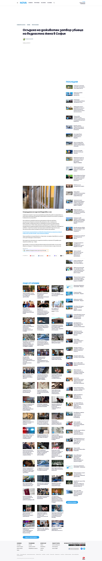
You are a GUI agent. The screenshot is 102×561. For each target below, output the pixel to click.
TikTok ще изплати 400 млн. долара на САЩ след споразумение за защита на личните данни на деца (79, 270)
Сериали (42, 548)
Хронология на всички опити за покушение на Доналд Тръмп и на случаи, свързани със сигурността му (28, 452)
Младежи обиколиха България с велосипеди (79, 356)
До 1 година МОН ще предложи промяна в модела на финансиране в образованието (78, 405)
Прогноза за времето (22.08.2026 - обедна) (79, 286)
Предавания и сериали (33, 548)
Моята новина (20, 548)
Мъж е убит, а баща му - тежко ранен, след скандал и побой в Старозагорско (28, 436)
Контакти (47, 554)
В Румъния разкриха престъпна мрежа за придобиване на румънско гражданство (28, 498)
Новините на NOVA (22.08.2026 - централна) (78, 94)
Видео (18, 550)
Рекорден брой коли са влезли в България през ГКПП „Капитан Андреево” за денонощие (79, 441)
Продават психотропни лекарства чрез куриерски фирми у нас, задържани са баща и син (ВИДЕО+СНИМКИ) (28, 344)
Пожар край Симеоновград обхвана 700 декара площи (79, 101)
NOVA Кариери (55, 546)
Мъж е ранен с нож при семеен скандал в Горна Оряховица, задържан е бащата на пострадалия (43, 327)
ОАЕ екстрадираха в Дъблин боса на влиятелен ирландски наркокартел (28, 514)
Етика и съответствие (75, 554)
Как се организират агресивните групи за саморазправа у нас (28, 484)
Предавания (42, 546)
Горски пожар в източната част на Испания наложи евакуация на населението (78, 254)
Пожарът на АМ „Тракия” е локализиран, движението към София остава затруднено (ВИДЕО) (79, 220)
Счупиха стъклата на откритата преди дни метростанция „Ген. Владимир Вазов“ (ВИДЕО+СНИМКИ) (42, 377)
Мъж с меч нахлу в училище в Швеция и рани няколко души (57, 294)
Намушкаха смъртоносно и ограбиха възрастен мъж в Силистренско (57, 422)
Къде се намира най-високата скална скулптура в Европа (78, 262)
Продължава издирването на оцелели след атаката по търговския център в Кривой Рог (79, 119)
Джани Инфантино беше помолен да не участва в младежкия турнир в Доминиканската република (79, 178)
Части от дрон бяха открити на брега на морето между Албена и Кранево (79, 144)
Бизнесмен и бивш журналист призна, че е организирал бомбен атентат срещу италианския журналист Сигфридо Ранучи (57, 454)
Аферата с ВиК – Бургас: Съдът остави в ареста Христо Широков (43, 529)
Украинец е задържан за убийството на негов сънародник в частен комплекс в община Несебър (57, 515)
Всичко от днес (20, 546)
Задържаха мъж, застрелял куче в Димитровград (27, 391)
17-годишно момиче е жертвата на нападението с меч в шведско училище (79, 244)
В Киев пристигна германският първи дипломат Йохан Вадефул (78, 333)
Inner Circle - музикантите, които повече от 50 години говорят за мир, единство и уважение (79, 381)
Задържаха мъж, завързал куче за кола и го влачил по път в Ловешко (28, 422)
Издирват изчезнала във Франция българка (57, 342)
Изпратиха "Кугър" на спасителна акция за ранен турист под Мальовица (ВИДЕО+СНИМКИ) (79, 160)
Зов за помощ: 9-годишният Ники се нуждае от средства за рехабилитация (79, 371)
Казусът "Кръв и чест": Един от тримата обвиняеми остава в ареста (28, 376)
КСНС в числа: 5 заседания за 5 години (79, 185)
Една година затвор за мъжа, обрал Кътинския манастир (57, 469)
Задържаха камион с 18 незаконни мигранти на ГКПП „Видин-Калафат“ (42, 436)
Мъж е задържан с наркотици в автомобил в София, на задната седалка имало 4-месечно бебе (43, 452)
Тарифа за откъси (38, 554)
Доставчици (43, 554)
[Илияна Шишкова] (24, 39)
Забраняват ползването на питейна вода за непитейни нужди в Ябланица (79, 193)
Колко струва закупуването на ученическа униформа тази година (79, 423)
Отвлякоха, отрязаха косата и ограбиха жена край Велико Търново (43, 405)
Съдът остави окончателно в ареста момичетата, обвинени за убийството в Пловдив (57, 437)
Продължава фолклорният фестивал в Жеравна (79, 449)
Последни (19, 544)
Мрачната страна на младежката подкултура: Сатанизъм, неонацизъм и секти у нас (43, 295)
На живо (49, 2)
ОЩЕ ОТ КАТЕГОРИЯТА (31, 537)
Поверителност (57, 554)
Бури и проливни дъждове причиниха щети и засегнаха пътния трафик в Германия (78, 493)
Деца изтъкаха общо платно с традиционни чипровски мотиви (79, 389)
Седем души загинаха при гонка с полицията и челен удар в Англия (79, 87)
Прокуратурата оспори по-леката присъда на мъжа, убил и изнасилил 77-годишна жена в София (43, 422)
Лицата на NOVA (32, 546)
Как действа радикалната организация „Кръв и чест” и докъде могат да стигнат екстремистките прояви (29, 360)
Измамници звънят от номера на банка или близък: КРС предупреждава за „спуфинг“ (57, 406)
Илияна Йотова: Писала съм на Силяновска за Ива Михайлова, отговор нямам (79, 316)
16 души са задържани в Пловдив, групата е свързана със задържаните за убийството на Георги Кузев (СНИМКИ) (28, 407)
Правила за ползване (68, 554)
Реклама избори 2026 (23, 554)
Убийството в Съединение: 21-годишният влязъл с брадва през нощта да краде (28, 311)
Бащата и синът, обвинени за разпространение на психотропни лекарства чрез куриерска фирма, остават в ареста (43, 311)
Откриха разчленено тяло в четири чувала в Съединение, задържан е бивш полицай (43, 343)
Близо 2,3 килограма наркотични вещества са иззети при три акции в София (43, 392)
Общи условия (52, 554)
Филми (41, 550)
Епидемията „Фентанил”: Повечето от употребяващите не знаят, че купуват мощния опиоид (29, 530)
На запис (43, 2)
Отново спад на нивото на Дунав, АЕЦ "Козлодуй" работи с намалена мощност (79, 432)
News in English (55, 548)
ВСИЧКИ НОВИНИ (71, 502)
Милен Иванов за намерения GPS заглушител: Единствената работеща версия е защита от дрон (78, 458)
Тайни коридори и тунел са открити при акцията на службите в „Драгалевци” (29, 295)
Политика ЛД (62, 554)
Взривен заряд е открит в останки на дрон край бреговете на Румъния (79, 127)
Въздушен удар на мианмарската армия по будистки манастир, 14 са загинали (79, 211)
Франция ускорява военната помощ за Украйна (78, 152)
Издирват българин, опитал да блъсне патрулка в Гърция (56, 484)
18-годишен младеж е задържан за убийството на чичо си (57, 529)
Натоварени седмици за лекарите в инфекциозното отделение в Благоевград (79, 415)
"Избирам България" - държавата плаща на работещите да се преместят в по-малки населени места (79, 109)
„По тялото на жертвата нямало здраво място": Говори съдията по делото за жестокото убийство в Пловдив (57, 499)
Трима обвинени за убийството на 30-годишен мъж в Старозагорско (56, 392)
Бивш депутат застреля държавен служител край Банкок (43, 497)
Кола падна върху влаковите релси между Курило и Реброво (78, 136)
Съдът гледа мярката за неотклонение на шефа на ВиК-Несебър (57, 358)
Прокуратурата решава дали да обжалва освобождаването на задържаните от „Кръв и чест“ (43, 359)
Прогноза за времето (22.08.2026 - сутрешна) (79, 466)
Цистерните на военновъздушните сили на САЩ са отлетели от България (79, 324)
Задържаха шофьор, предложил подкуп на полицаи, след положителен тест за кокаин (42, 515)
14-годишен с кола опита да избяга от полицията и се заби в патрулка (43, 469)
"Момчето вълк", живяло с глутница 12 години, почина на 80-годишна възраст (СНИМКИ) (79, 279)
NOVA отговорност (56, 544)
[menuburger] (17, 2)
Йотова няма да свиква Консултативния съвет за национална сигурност (79, 229)
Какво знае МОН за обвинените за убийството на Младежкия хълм (78, 396)
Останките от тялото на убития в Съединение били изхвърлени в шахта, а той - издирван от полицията (57, 327)
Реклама (18, 554)
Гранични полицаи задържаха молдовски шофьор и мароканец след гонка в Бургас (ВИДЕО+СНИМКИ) (79, 203)
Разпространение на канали (31, 554)
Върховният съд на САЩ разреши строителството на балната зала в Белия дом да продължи (79, 484)
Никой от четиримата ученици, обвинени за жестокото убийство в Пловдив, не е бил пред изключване (28, 470)
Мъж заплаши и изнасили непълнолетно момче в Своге (43, 484)
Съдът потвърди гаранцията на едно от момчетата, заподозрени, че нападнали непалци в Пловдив (28, 328)
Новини (30, 2)
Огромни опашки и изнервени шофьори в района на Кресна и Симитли (79, 349)
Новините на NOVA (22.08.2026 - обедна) (79, 300)
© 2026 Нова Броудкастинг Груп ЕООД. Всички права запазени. (25, 558)
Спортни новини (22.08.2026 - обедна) (79, 293)
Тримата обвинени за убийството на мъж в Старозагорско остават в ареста (57, 376)
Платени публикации (20, 555)
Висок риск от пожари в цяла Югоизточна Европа (79, 237)
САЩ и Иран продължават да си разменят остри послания (78, 341)
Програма (36, 2)
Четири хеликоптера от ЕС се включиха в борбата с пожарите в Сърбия (79, 169)
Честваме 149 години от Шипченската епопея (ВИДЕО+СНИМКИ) (79, 308)
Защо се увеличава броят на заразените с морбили (79, 364)
